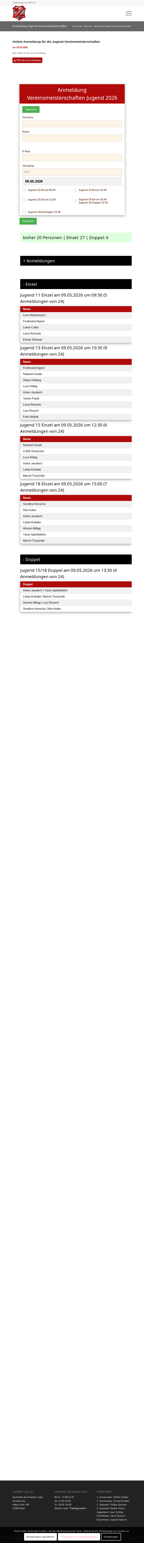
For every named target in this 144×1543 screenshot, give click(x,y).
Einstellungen (111, 1537)
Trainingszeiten (77, 1508)
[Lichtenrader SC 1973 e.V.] (19, 13)
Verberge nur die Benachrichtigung (79, 1537)
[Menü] (127, 13)
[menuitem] (127, 13)
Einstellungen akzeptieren (40, 1537)
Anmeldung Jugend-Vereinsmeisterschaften (39, 26)
